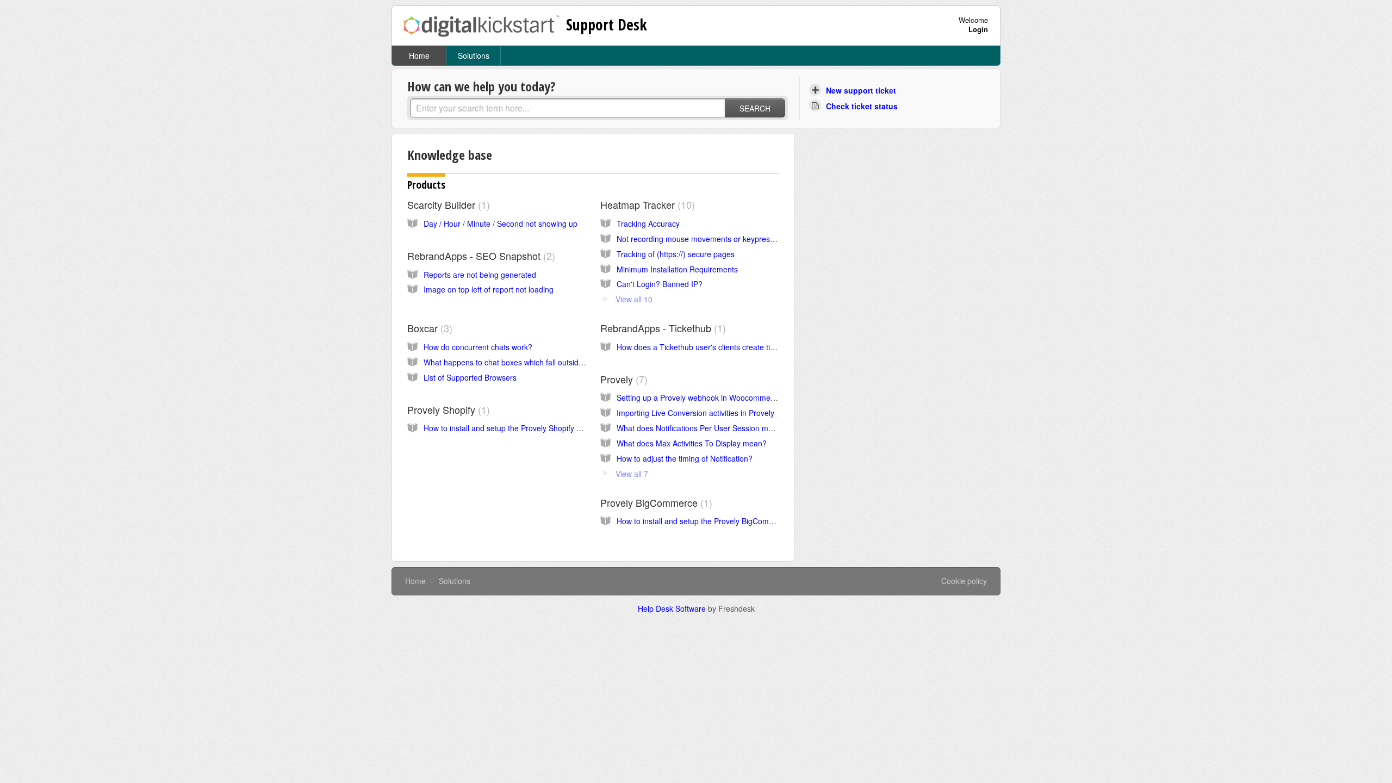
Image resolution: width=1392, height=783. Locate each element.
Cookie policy (964, 580)
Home (419, 55)
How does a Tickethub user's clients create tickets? (704, 346)
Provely (622, 379)
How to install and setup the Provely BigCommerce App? (714, 520)
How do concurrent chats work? (478, 346)
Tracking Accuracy (648, 223)
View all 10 (634, 299)
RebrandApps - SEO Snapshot (479, 255)
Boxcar (428, 328)
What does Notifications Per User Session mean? (701, 427)
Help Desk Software (673, 608)
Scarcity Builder (447, 204)
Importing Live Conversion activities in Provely (695, 412)
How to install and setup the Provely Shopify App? (509, 427)
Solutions (473, 55)
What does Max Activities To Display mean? (692, 443)
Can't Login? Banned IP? (660, 283)
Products (426, 184)
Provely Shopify (447, 409)
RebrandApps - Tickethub (661, 328)
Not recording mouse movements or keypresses (699, 238)
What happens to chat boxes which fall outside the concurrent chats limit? (550, 362)
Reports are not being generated (480, 274)
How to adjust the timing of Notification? (685, 458)
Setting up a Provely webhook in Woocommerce (699, 397)
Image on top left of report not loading (489, 289)
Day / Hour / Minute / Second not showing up (500, 223)
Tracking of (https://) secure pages (676, 253)
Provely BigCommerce (654, 502)
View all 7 (632, 473)
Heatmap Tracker (646, 204)
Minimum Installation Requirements (677, 269)
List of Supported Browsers (470, 377)
